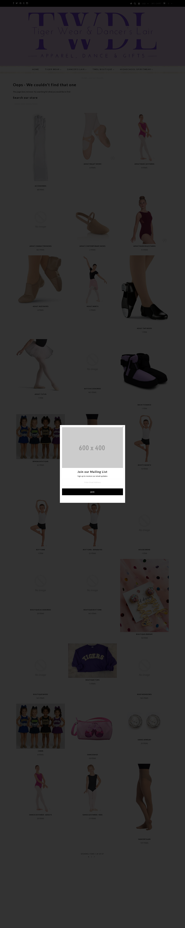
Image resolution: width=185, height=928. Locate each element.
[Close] (123, 427)
